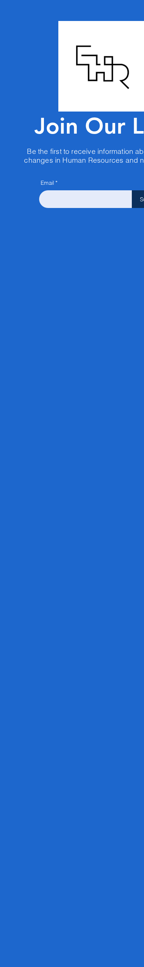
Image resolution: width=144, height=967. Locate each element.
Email (47, 183)
